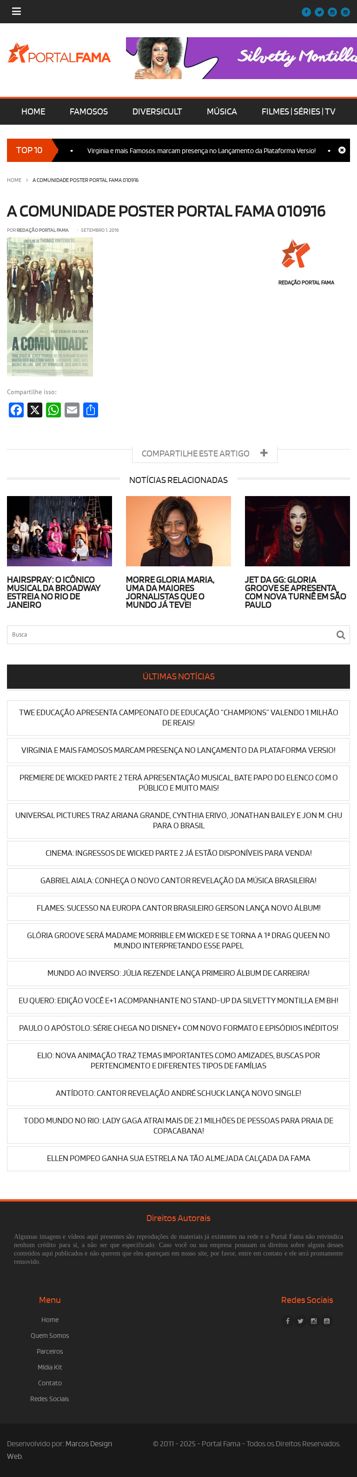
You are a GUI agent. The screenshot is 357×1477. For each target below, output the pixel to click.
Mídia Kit (50, 1367)
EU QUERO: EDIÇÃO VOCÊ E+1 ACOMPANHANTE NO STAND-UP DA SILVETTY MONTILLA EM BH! (178, 1000)
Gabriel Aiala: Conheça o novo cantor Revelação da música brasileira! (178, 880)
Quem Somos (50, 1336)
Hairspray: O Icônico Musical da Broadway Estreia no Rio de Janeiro (54, 592)
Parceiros (50, 1352)
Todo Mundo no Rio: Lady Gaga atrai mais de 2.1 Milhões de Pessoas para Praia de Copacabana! (178, 1125)
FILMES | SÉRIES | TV (299, 112)
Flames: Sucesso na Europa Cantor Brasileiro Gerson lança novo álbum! (179, 908)
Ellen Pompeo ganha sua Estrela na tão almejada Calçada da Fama (179, 1158)
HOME (33, 112)
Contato (50, 1383)
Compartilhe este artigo (196, 454)
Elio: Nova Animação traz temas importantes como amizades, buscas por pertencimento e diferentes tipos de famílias (178, 1060)
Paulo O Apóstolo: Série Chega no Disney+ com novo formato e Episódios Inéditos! (178, 1028)
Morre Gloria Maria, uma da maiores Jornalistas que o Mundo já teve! (170, 592)
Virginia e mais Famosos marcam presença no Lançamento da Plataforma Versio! (184, 151)
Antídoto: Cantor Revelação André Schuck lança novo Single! (178, 1093)
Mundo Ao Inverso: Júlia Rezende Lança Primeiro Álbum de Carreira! (178, 973)
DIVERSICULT (157, 112)
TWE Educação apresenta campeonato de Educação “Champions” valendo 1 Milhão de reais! (178, 717)
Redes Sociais (49, 1399)
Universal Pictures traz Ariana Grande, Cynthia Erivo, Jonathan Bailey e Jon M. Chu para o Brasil (178, 820)
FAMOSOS (89, 112)
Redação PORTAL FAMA (43, 230)
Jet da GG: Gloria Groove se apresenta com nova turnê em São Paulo (295, 592)
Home (14, 180)
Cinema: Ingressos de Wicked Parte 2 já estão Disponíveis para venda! (179, 853)
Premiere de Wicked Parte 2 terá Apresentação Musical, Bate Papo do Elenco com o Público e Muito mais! (179, 782)
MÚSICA (222, 112)
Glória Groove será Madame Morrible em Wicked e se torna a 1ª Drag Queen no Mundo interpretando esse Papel (178, 940)
